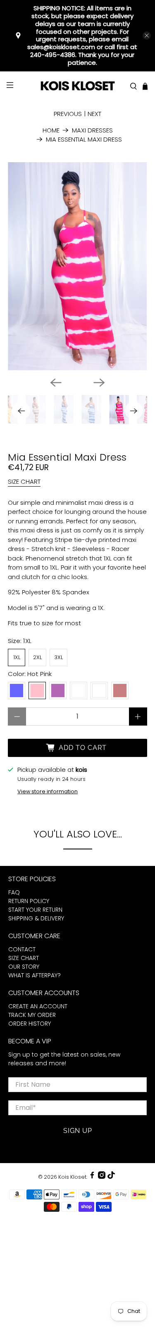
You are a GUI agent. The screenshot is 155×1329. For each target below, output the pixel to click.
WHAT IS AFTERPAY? (34, 975)
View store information (47, 791)
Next (94, 113)
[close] (147, 35)
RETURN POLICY (28, 901)
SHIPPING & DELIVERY (36, 918)
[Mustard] (78, 690)
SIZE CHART (24, 481)
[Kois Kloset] (78, 86)
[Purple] (58, 690)
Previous (68, 113)
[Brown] (120, 690)
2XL (37, 657)
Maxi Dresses (92, 130)
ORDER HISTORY (29, 1023)
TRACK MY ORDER (32, 1015)
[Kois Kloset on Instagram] (101, 1176)
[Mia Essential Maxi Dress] (77, 266)
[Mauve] (99, 690)
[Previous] (56, 382)
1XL (16, 657)
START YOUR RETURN (35, 910)
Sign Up (77, 1131)
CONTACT (22, 949)
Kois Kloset (72, 1176)
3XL (58, 657)
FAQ (14, 892)
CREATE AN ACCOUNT (37, 1006)
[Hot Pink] (37, 690)
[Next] (99, 382)
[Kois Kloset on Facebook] (92, 1176)
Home (51, 130)
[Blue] (16, 690)
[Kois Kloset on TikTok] (111, 1176)
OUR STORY (23, 966)
